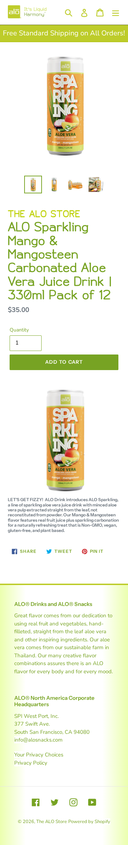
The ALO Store (51, 821)
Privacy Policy (30, 762)
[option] (32, 184)
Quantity (19, 330)
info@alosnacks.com (38, 739)
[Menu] (115, 12)
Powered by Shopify (89, 821)
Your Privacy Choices (38, 754)
